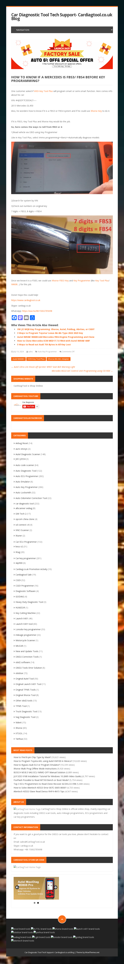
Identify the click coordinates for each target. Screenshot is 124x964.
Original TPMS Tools (26, 689)
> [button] (55, 887)
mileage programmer (26, 634)
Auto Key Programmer (47, 351)
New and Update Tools (27, 651)
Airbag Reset (22, 443)
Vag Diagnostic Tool (25, 717)
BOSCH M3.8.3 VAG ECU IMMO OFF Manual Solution (39, 772)
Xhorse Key (96, 110)
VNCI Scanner (22, 530)
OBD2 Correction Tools (27, 656)
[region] (62, 54)
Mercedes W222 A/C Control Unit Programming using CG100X (82, 370)
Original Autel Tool (25, 678)
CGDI (18, 580)
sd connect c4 (22, 524)
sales (30, 351)
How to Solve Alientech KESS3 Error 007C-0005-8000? (40, 787)
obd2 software (23, 662)
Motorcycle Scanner (25, 640)
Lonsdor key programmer (28, 629)
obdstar (19, 673)
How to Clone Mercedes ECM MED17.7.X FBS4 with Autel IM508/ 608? (53, 340)
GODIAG (20, 596)
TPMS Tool (21, 706)
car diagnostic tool (25, 503)
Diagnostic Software (26, 591)
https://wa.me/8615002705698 (37, 310)
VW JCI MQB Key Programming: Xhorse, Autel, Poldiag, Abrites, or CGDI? (56, 329)
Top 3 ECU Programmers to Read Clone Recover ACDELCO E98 (45, 783)
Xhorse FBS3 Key (60, 280)
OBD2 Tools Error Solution (29, 667)
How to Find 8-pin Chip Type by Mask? (32, 757)
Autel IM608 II (18, 359)
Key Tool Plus (102, 280)
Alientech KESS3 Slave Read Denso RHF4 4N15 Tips (39, 791)
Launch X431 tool (24, 623)
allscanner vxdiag (24, 508)
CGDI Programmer (25, 585)
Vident (19, 722)
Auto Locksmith (23, 492)
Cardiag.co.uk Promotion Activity (31, 569)
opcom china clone (25, 519)
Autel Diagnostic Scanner (28, 454)
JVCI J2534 (20, 459)
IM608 (14, 284)
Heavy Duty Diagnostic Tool (29, 602)
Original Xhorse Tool (26, 695)
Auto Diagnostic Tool (26, 470)
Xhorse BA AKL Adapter (58, 359)
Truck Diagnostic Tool (26, 711)
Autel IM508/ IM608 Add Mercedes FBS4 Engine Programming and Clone (55, 336)
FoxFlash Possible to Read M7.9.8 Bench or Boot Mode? (41, 780)
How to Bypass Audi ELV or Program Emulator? (37, 764)
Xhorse (19, 727)
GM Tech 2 (21, 513)
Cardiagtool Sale (24, 574)
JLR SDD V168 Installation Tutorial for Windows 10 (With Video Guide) (48, 776)
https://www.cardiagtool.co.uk (25, 300)
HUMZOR (20, 607)
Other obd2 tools (24, 700)
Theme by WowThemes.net (87, 952)
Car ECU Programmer (26, 541)
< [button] (17, 887)
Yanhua (19, 738)
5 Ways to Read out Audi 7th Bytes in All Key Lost (44, 344)
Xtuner (19, 535)
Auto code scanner (25, 465)
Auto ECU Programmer (27, 476)
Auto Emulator (23, 481)
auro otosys (21, 448)
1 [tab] (34, 903)
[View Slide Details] (62, 54)
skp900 (19, 563)
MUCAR (19, 645)
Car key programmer (26, 558)
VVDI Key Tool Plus (43, 91)
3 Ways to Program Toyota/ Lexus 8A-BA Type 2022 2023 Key (50, 333)
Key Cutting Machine (26, 613)
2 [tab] (38, 903)
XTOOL (19, 733)
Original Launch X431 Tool (28, 684)
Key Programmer (81, 280)
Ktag (18, 552)
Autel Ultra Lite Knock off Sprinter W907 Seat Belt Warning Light (43, 366)
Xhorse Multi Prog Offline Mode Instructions (35, 768)
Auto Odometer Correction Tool (31, 498)
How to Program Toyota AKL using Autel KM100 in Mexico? (43, 761)
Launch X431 (22, 618)
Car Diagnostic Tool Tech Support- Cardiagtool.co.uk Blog (61, 16)
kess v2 (19, 546)
